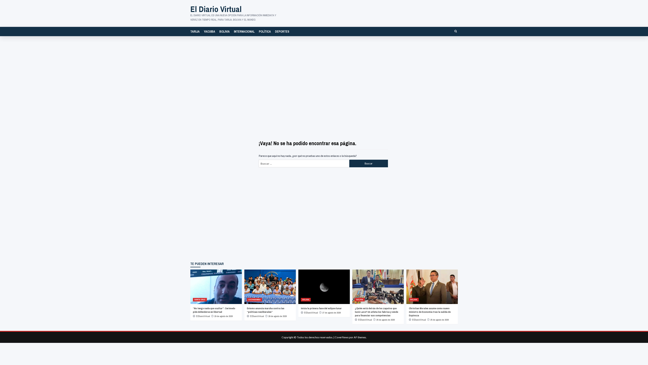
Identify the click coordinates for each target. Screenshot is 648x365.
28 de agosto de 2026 (277, 316)
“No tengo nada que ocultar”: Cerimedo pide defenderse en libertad (214, 310)
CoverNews (342, 337)
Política (265, 31)
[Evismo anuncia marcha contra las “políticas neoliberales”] (270, 287)
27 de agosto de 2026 (331, 312)
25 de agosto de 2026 (439, 319)
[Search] (456, 31)
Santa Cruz (199, 299)
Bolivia (224, 31)
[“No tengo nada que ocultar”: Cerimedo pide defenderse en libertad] (216, 287)
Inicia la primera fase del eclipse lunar (321, 308)
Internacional (244, 31)
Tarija (195, 31)
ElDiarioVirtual (203, 316)
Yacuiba (209, 31)
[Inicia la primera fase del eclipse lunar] (324, 287)
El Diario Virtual (216, 9)
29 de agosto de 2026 (223, 316)
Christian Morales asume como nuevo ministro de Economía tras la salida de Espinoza (430, 312)
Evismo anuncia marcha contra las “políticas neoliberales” (265, 310)
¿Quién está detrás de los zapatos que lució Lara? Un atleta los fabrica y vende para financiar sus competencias (376, 312)
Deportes (282, 31)
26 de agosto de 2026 (385, 319)
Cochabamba (254, 299)
